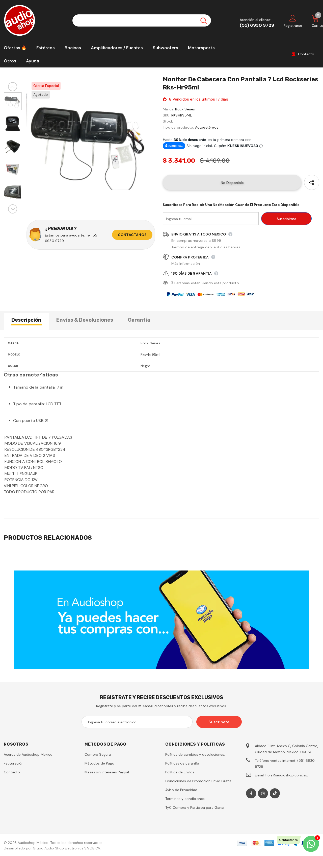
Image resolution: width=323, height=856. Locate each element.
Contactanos (132, 234)
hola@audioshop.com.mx (286, 775)
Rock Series (185, 109)
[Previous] (12, 86)
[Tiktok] (275, 793)
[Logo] (34, 20)
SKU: (166, 115)
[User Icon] (293, 17)
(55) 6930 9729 (257, 25)
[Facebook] (251, 793)
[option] (90, 141)
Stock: (168, 121)
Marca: (168, 109)
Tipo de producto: (178, 127)
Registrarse (293, 25)
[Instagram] (263, 793)
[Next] (12, 208)
